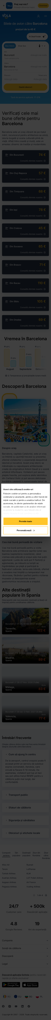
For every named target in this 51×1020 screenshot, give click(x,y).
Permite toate (25, 521)
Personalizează (24, 530)
